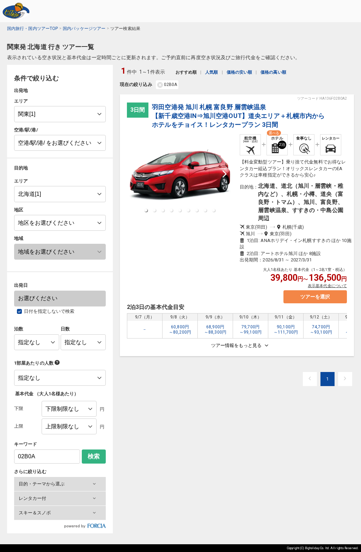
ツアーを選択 (315, 296)
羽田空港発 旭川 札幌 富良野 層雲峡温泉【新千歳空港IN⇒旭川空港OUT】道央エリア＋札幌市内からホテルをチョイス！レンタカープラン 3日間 (238, 115)
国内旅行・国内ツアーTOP (32, 28)
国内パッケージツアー (84, 28)
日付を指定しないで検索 (49, 311)
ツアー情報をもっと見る (236, 345)
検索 (94, 456)
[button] (60, 484)
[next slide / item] (224, 173)
